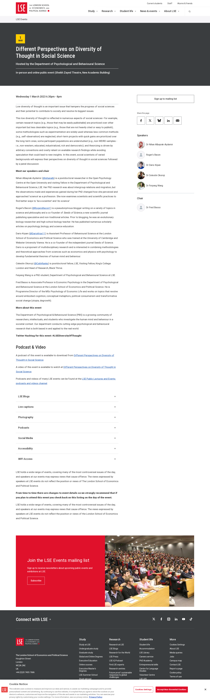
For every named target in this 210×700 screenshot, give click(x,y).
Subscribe (36, 580)
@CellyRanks (41, 263)
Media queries (176, 652)
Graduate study (86, 652)
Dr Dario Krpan (153, 165)
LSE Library (144, 652)
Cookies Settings (177, 644)
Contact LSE (175, 664)
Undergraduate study (88, 648)
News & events (148, 11)
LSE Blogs (24, 396)
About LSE (170, 11)
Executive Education (88, 660)
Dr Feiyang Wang (154, 185)
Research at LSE (116, 644)
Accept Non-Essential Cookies (171, 689)
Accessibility (25, 448)
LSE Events (21, 19)
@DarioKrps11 (37, 233)
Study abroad (85, 679)
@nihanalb (48, 178)
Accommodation (147, 648)
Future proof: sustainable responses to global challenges (120, 674)
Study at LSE (85, 644)
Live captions (26, 406)
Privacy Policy (95, 697)
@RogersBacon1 (42, 208)
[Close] (205, 689)
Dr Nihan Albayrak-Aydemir (159, 144)
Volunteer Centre (147, 675)
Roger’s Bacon (153, 154)
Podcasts (23, 427)
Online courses (85, 664)
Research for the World (119, 652)
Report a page (176, 668)
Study (91, 11)
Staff (169, 3)
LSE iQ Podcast (116, 660)
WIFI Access (25, 458)
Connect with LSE (32, 619)
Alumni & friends (184, 3)
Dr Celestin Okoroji (155, 175)
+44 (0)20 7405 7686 (25, 672)
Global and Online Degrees (91, 656)
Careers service (146, 656)
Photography (25, 417)
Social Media (25, 438)
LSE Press (113, 656)
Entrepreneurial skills (148, 664)
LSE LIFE (143, 679)
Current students (154, 3)
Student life (126, 11)
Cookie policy (175, 672)
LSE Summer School (88, 675)
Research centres (117, 668)
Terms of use (176, 676)
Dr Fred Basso (153, 207)
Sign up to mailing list (165, 98)
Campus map (176, 660)
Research (107, 11)
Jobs (172, 656)
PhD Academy (145, 660)
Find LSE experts (116, 664)
